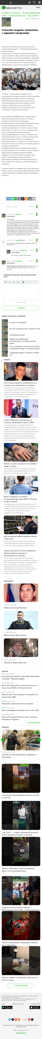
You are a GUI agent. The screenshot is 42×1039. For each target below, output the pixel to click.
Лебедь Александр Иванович (15, 607)
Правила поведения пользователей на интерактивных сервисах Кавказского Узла (21, 1025)
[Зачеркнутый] (18, 282)
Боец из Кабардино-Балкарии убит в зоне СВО (20, 710)
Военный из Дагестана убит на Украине (17, 703)
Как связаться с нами (18, 1004)
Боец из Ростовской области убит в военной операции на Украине (19, 718)
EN (6, 2)
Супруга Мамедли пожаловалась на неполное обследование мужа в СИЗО (19, 421)
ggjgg (17, 240)
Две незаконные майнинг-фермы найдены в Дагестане (20, 537)
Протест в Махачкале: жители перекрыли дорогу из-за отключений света (18, 869)
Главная (4, 15)
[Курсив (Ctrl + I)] (10, 282)
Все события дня (34, 722)
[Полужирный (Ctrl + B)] (6, 282)
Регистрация (21, 302)
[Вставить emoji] (23, 282)
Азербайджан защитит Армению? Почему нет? (24, 353)
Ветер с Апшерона (33, 15)
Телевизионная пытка (17, 335)
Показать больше (20, 985)
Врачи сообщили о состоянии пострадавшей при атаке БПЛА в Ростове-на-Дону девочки (20, 499)
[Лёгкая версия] (10, 2)
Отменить (21, 308)
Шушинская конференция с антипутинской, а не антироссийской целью (23, 341)
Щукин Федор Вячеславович (15, 635)
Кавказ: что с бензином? (12, 13)
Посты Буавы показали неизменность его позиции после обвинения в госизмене (20, 383)
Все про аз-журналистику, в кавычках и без (25, 329)
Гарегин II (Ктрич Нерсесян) (15, 662)
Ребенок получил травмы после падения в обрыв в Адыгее (20, 464)
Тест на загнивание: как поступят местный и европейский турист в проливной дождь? (25, 347)
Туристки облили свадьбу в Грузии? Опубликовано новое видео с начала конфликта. (21, 908)
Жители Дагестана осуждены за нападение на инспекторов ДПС (20, 695)
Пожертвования (35, 1004)
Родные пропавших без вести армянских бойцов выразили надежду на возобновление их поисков (20, 553)
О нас (3, 1004)
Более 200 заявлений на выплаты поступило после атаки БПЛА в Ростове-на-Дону (19, 686)
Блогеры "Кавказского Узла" (17, 15)
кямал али (19, 214)
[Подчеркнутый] (14, 282)
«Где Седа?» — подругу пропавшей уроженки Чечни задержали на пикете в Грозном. (20, 833)
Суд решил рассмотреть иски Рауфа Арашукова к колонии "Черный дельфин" (20, 677)
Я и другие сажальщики (18, 322)
